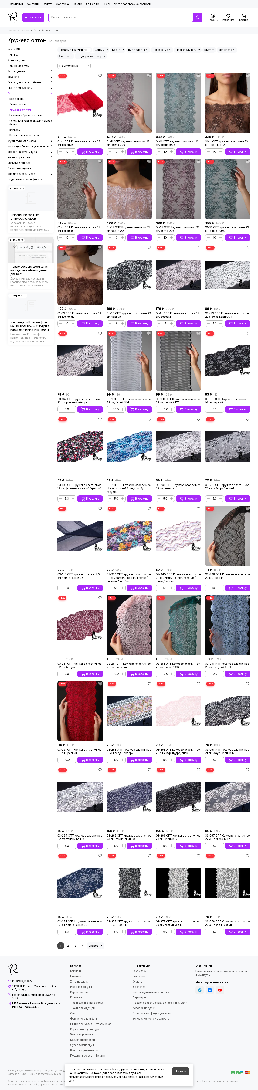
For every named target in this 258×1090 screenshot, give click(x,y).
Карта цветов (16, 71)
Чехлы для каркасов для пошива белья (30, 122)
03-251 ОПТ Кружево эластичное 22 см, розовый (129, 665)
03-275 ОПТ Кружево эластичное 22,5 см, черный (129, 923)
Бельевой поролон (20, 163)
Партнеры (139, 997)
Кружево (13, 77)
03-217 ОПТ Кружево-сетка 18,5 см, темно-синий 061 (78, 576)
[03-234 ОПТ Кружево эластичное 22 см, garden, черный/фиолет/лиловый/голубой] (129, 536)
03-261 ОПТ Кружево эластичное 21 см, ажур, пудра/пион (178, 751)
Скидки (77, 4)
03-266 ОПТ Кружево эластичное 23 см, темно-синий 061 (129, 837)
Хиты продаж (16, 60)
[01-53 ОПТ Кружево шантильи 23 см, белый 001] (129, 189)
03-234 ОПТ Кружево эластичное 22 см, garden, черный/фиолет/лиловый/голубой (129, 578)
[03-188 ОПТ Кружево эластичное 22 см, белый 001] (129, 361)
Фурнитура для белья (22, 141)
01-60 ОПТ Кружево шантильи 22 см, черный (129, 315)
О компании (15, 4)
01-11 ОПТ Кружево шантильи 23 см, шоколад (78, 229)
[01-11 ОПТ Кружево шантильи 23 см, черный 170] (228, 103)
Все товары (17, 98)
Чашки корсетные (19, 157)
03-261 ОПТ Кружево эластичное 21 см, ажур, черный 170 (227, 751)
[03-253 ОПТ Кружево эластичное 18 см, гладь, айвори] (129, 711)
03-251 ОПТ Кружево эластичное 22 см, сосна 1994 (178, 665)
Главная (12, 30)
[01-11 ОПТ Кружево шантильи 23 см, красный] (80, 103)
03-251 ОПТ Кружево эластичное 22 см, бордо (79, 665)
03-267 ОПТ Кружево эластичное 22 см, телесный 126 (227, 837)
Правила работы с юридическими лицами (160, 1002)
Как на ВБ (14, 49)
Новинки (13, 55)
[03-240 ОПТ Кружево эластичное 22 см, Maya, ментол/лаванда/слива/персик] (178, 536)
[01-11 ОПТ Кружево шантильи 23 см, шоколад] (80, 189)
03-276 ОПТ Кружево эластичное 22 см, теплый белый (227, 923)
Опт (36, 30)
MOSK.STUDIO (27, 1073)
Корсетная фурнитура (24, 135)
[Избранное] (100, 75)
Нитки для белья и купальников (28, 146)
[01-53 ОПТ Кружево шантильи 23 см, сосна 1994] (228, 189)
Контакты (33, 4)
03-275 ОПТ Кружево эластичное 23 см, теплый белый (178, 923)
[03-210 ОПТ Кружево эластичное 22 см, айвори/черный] (228, 446)
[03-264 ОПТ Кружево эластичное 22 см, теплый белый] (80, 797)
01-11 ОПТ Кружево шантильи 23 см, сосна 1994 (177, 143)
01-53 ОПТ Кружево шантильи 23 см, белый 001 (128, 229)
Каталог (25, 30)
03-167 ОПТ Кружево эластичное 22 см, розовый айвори (79, 400)
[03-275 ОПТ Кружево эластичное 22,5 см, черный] (129, 883)
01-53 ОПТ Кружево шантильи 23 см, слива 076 (177, 229)
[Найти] (197, 17)
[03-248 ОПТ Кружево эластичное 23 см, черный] (228, 536)
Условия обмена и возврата (151, 1018)
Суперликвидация (19, 168)
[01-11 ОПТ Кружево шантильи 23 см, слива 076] (129, 103)
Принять (181, 1071)
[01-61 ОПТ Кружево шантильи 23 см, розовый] (178, 275)
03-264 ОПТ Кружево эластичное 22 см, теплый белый (79, 837)
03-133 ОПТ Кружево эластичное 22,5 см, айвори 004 (227, 315)
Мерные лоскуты (18, 66)
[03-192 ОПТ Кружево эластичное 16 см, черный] (228, 361)
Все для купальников (21, 173)
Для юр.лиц (93, 4)
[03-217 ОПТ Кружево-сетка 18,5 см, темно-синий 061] (80, 536)
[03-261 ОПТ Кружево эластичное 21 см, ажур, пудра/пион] (178, 711)
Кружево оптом (20, 109)
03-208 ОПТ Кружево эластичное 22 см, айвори (178, 486)
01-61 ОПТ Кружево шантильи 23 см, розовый (177, 315)
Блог (107, 4)
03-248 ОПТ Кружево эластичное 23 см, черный (227, 576)
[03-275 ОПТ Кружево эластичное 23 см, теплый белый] (178, 883)
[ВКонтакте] (210, 990)
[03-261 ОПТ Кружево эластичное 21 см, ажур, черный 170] (228, 711)
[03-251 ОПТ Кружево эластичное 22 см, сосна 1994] (178, 625)
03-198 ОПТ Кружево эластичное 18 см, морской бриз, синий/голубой (129, 488)
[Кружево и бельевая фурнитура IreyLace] (13, 17)
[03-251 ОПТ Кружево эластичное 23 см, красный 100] (80, 711)
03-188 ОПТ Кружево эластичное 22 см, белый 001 (129, 400)
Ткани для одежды (20, 88)
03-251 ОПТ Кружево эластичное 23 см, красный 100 (79, 751)
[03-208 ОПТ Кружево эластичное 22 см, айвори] (178, 446)
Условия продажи (144, 1008)
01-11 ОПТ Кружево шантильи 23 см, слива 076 (128, 143)
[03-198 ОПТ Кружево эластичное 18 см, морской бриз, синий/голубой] (129, 446)
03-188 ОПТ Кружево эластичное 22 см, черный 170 (178, 400)
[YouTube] (220, 990)
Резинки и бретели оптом (26, 115)
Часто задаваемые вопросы (132, 4)
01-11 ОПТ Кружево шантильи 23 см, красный (78, 143)
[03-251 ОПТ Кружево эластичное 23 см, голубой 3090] (228, 625)
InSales (58, 1073)
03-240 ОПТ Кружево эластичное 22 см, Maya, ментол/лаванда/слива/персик (178, 578)
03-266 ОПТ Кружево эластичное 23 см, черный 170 (178, 837)
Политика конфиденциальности (154, 1013)
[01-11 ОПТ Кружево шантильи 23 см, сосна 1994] (178, 103)
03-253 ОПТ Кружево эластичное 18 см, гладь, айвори (129, 751)
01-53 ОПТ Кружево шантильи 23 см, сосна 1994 (227, 229)
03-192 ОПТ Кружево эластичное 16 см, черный (227, 400)
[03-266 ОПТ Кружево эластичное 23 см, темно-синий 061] (129, 797)
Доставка (62, 4)
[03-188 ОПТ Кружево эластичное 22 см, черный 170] (178, 361)
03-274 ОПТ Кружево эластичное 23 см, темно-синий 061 (79, 923)
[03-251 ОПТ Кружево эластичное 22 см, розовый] (129, 625)
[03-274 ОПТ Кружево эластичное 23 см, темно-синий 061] (80, 883)
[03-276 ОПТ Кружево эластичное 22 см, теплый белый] (228, 883)
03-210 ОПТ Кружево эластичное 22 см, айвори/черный (227, 486)
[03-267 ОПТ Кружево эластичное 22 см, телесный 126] (228, 797)
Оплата (47, 4)
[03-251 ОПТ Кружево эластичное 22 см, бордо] (80, 625)
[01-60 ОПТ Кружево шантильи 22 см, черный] (129, 275)
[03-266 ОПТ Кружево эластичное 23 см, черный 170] (178, 797)
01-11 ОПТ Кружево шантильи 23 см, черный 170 (226, 143)
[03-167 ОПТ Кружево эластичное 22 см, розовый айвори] (80, 361)
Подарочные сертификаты (25, 179)
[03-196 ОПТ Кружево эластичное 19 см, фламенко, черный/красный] (80, 446)
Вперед (94, 945)
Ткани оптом (17, 104)
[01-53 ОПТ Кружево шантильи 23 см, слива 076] (178, 189)
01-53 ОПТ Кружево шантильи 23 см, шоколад (79, 315)
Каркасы (14, 130)
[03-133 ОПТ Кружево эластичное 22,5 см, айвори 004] (228, 275)
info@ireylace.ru (22, 981)
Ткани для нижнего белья (24, 82)
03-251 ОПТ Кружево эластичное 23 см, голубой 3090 (227, 665)
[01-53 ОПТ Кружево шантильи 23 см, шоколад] (80, 275)
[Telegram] (199, 990)
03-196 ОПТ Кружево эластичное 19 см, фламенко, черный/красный (79, 486)
